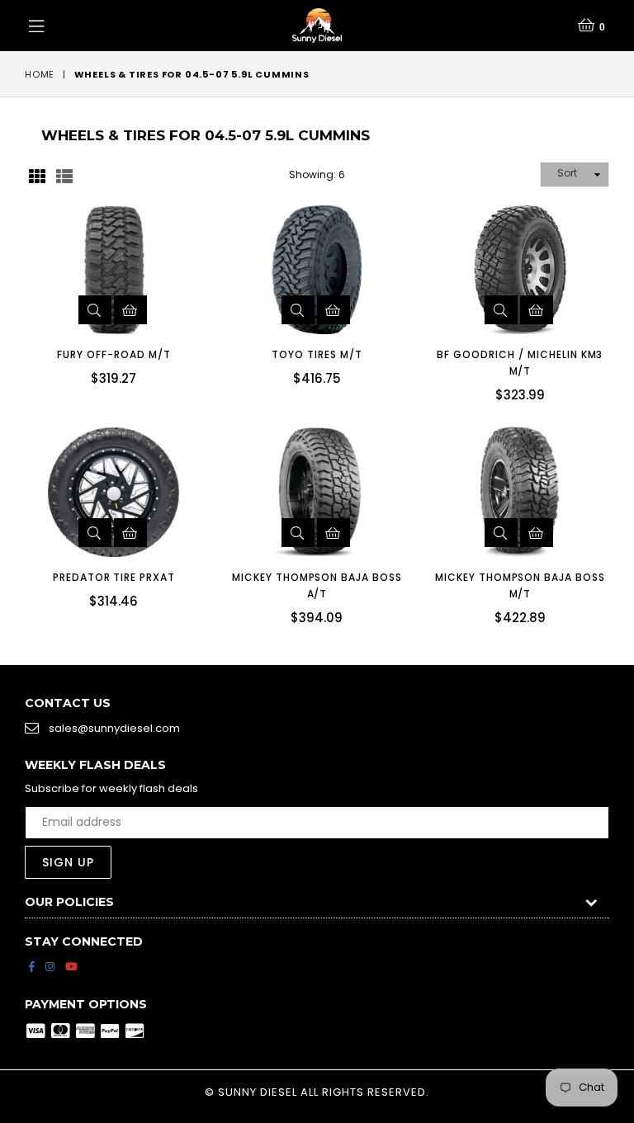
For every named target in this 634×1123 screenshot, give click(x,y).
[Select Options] (130, 309)
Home (39, 74)
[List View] (64, 175)
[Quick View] (94, 309)
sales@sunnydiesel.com (114, 728)
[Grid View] (37, 175)
